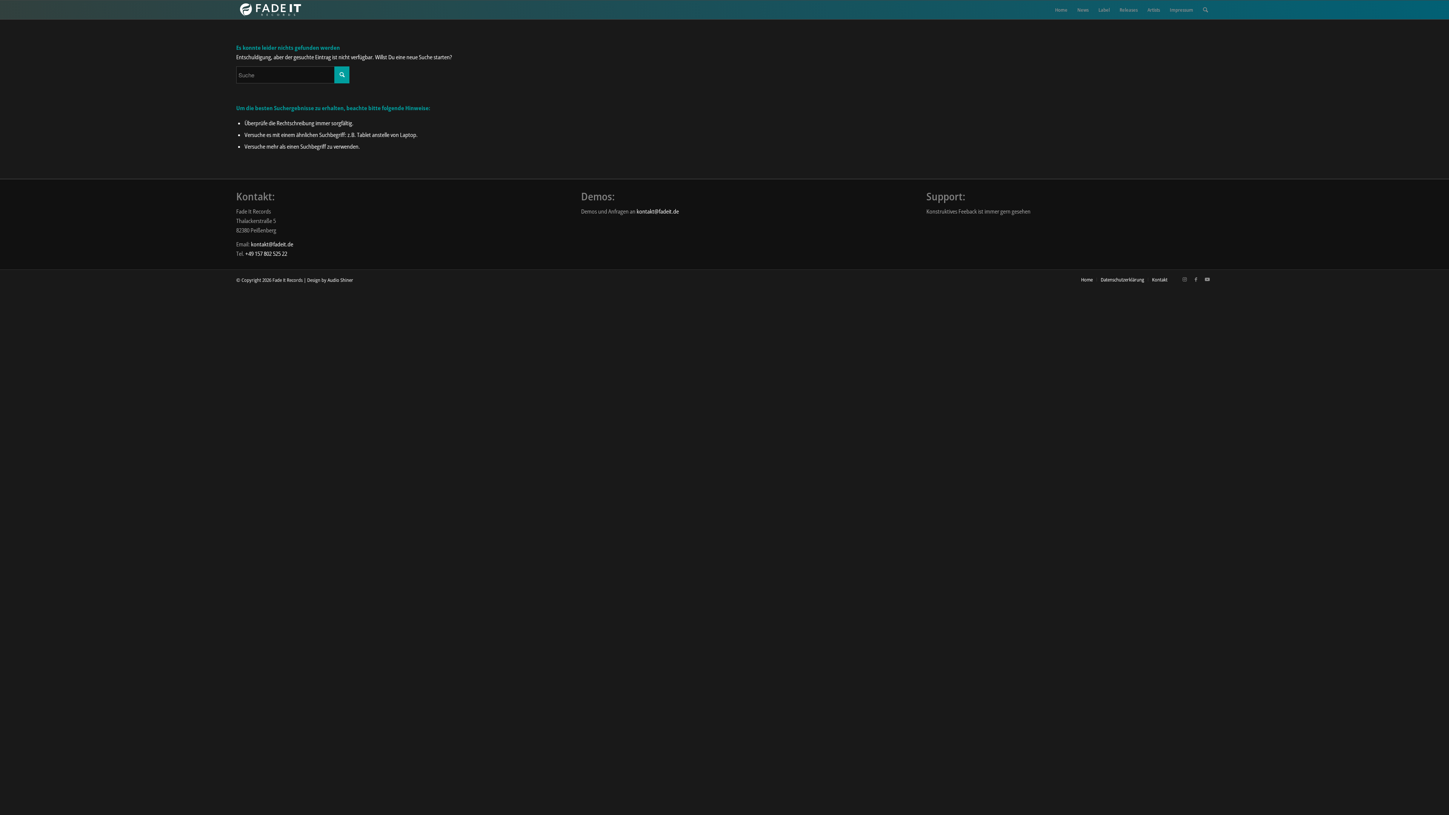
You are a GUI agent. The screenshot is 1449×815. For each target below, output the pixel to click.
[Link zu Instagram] (1184, 279)
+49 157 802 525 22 (266, 253)
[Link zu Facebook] (1195, 279)
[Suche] (1205, 9)
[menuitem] (1061, 9)
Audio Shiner (340, 280)
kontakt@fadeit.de (272, 244)
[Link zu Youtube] (1207, 279)
